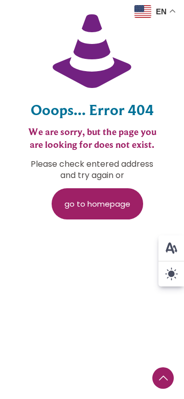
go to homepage (97, 203)
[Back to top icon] (163, 378)
